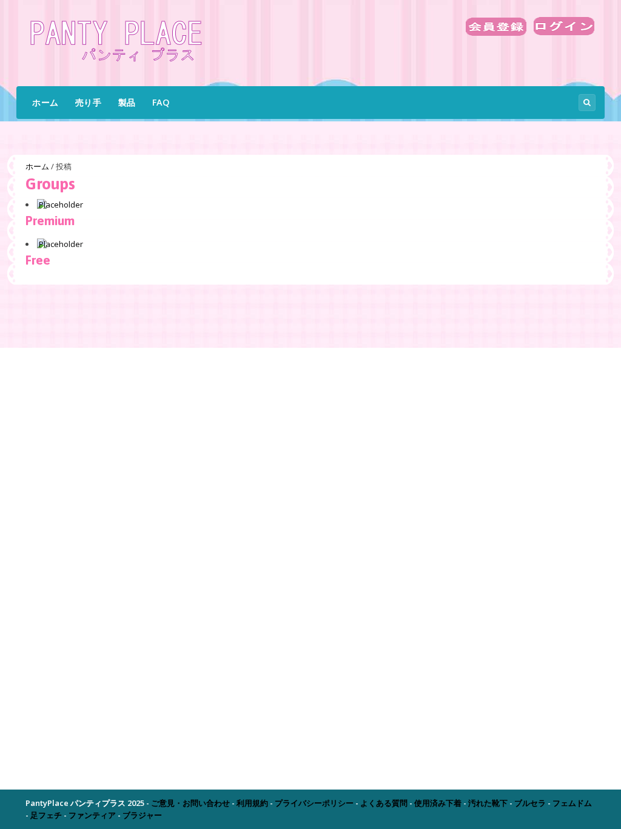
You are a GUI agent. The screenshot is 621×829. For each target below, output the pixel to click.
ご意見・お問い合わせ (190, 802)
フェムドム (572, 802)
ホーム (45, 102)
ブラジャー (142, 815)
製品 (127, 102)
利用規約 (252, 802)
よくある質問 (384, 802)
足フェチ (46, 815)
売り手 (88, 102)
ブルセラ (530, 802)
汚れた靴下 (488, 802)
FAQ (161, 102)
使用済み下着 (438, 802)
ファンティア (92, 815)
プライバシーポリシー (314, 802)
